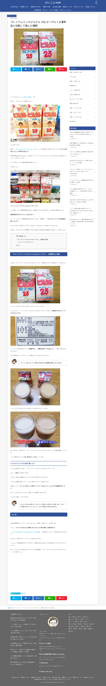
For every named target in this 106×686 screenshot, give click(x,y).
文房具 (89, 626)
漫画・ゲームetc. (68, 6)
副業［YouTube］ (36, 6)
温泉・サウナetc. (91, 6)
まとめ (18, 245)
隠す (25, 236)
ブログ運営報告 (73, 624)
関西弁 (91, 628)
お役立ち (86, 616)
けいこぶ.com (53, 2)
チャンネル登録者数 (74, 621)
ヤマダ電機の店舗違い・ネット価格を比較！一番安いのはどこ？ (23, 657)
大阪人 (78, 626)
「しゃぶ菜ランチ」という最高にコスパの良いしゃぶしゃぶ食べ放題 (23, 625)
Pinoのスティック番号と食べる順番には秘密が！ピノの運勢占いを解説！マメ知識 (23, 650)
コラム (46, 10)
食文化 (71, 631)
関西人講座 (38, 10)
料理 (71, 628)
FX (70, 616)
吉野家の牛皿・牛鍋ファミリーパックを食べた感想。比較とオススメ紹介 (23, 638)
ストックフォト (85, 619)
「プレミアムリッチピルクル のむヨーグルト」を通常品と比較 (32, 239)
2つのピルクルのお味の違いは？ (26, 242)
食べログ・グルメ (79, 6)
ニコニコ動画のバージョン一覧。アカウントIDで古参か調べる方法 (23, 631)
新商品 (23, 593)
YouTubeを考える (78, 616)
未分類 (73, 121)
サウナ (78, 619)
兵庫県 (86, 624)
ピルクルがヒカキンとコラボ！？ (25, 149)
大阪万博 (72, 626)
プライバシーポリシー (66, 10)
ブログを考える (84, 621)
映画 (81, 628)
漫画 (86, 628)
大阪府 (83, 626)
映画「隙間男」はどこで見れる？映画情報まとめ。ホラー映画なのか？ (22, 663)
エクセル (72, 619)
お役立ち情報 (57, 6)
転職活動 (73, 85)
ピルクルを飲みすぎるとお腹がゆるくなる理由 (25, 532)
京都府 (81, 624)
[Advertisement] (38, 84)
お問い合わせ (15, 6)
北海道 (92, 624)
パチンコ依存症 (54, 10)
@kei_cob (26, 97)
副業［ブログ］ (25, 6)
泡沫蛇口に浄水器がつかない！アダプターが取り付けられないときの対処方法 (23, 619)
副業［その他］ (47, 6)
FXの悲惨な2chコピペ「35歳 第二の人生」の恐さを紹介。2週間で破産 (23, 644)
